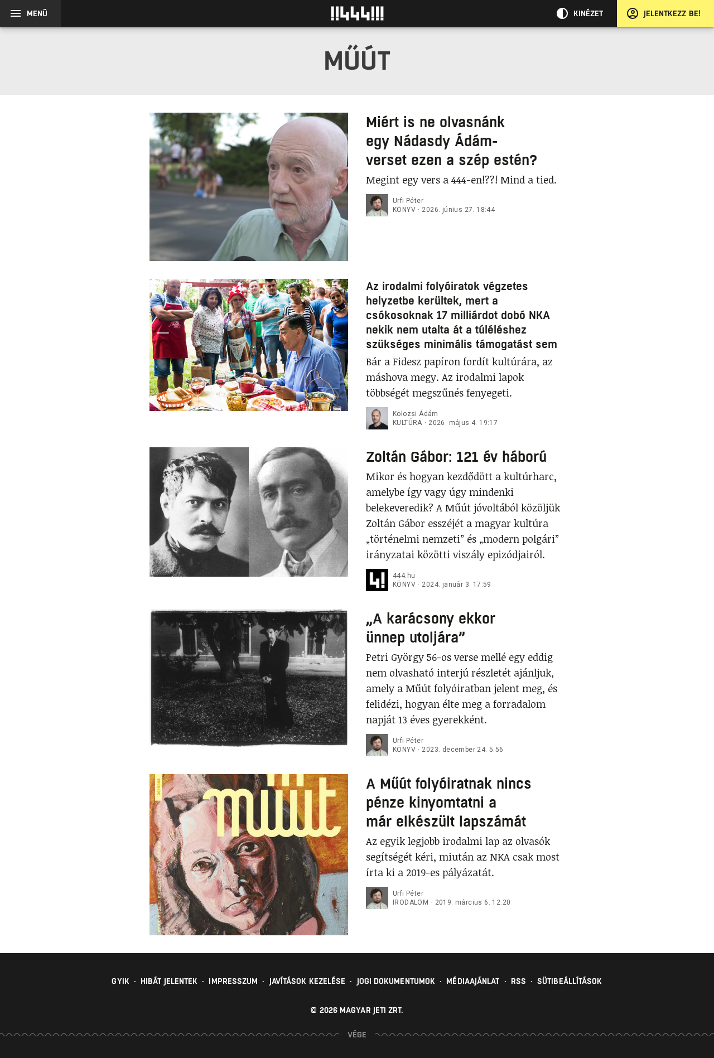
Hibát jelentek (169, 981)
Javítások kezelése (307, 981)
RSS (518, 981)
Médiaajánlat (472, 981)
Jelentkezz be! (672, 13)
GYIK (120, 981)
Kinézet (588, 13)
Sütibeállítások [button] (569, 981)
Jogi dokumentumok (396, 981)
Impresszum (233, 981)
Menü (37, 13)
